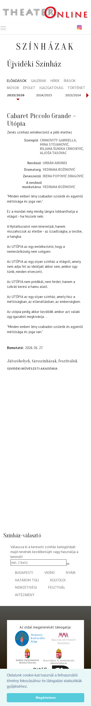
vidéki (49, 573)
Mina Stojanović (54, 144)
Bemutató (15, 348)
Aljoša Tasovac (53, 153)
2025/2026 (15, 95)
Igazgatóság (51, 88)
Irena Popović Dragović (63, 176)
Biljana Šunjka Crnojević (61, 148)
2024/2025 (44, 95)
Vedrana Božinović (59, 169)
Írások (70, 81)
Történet (76, 88)
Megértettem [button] (46, 697)
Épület (29, 88)
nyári (70, 573)
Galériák (38, 81)
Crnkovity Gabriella (58, 140)
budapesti (24, 573)
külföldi (58, 580)
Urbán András (55, 163)
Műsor (13, 88)
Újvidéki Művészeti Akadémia (32, 369)
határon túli (27, 580)
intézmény (24, 595)
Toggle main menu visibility (3, 28)
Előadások (17, 81)
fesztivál (56, 587)
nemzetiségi (26, 587)
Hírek (55, 81)
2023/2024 (73, 95)
